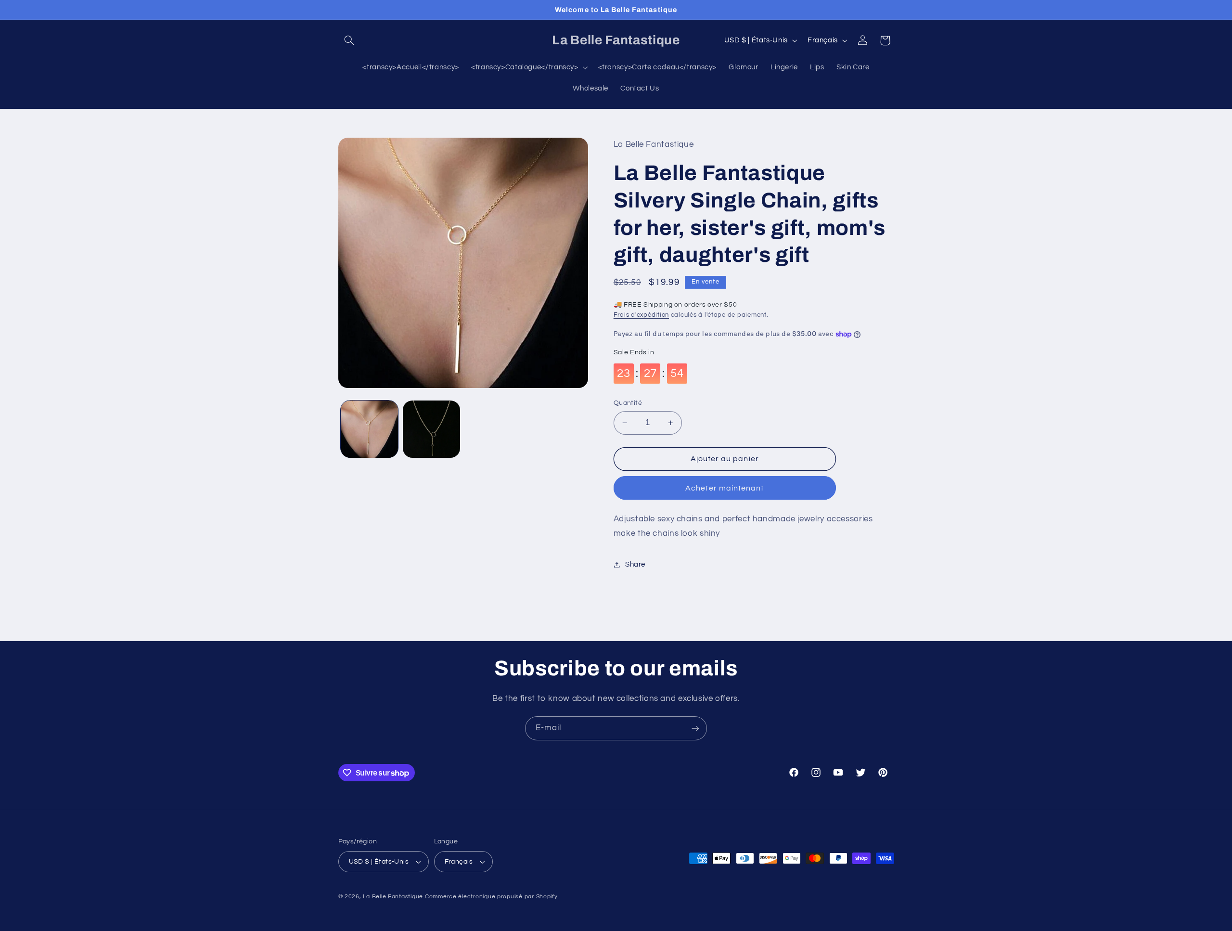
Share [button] (635, 564)
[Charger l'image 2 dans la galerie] (431, 429)
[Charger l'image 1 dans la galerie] (369, 429)
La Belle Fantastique (393, 896)
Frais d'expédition (641, 315)
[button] (349, 40)
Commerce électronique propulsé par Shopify (491, 896)
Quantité (628, 403)
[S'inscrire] (695, 728)
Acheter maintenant (724, 488)
